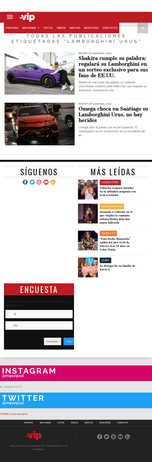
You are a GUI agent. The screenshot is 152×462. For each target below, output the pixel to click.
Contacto (110, 27)
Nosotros (91, 27)
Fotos (48, 27)
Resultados (53, 341)
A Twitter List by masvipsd (13, 414)
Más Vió (75, 27)
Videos (61, 27)
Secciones (29, 27)
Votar (68, 341)
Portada (12, 27)
